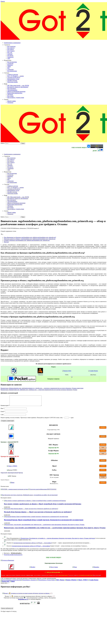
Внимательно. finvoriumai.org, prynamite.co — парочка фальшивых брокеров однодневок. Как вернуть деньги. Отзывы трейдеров (58, 538)
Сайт (2, 414)
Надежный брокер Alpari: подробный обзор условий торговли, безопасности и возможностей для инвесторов (43, 520)
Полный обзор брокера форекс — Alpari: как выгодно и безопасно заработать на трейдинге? (38, 512)
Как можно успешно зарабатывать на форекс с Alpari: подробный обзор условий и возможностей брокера (42, 504)
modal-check (4, 583)
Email (3, 411)
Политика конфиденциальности (13, 554)
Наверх (3, 1)
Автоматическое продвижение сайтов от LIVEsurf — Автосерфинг (32, 543)
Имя (2, 408)
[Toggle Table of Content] (2, 234)
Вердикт (6, 242)
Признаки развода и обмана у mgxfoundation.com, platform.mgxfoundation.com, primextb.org (29, 239)
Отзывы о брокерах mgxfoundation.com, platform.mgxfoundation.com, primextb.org (27, 240)
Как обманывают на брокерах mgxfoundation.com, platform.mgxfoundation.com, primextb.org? (30, 237)
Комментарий (5, 405)
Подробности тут (23, 599)
